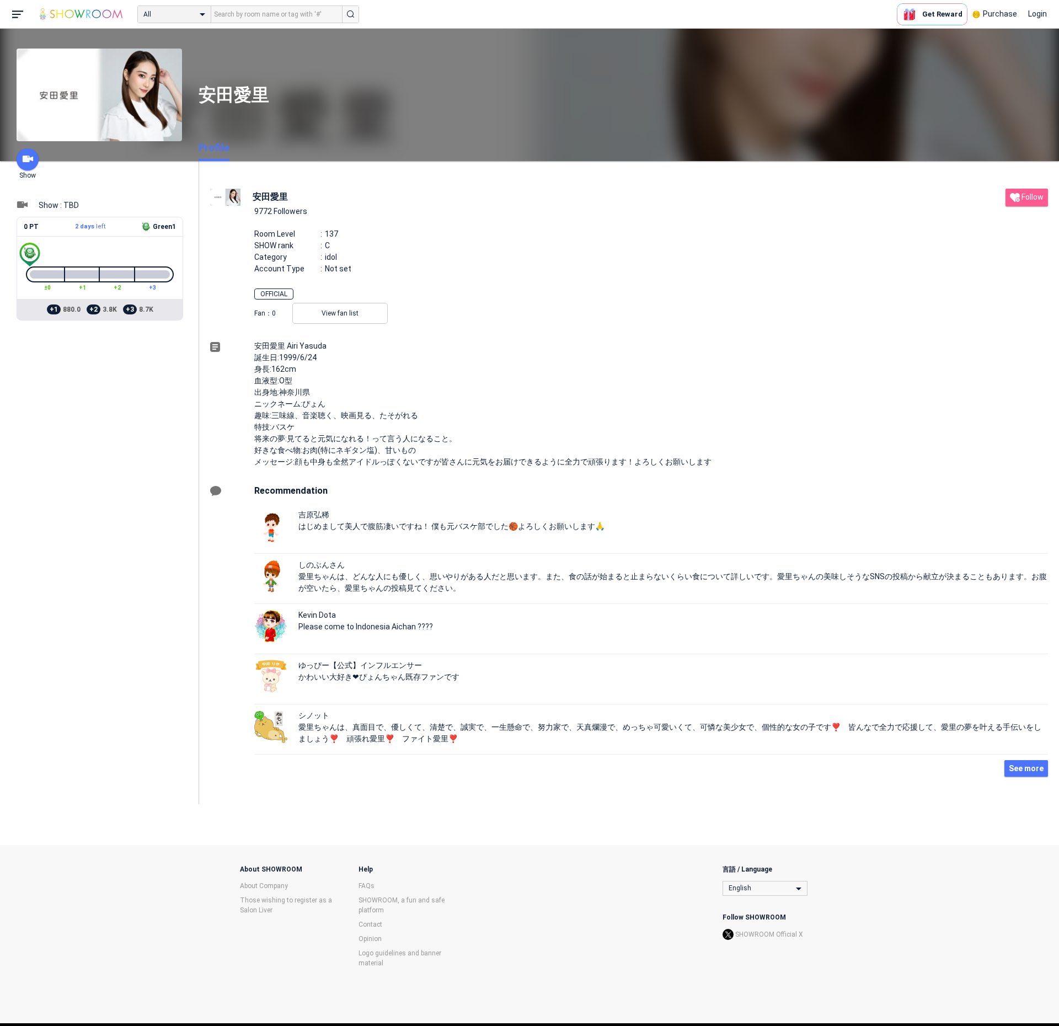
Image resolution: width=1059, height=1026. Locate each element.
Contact (370, 924)
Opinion (370, 939)
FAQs (367, 886)
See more (1026, 768)
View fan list (340, 313)
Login (1037, 13)
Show (27, 175)
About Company (264, 886)
